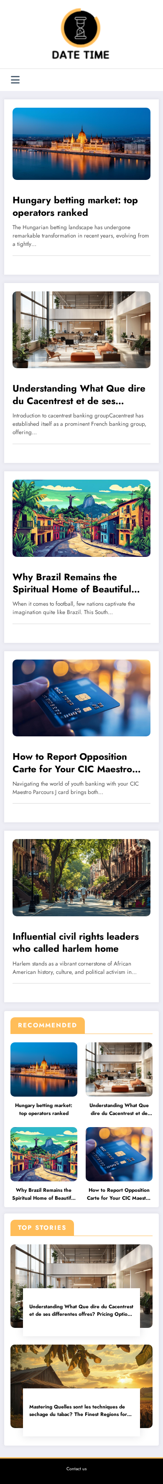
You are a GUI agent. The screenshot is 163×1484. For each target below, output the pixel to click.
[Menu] (15, 80)
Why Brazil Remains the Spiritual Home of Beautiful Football (43, 1194)
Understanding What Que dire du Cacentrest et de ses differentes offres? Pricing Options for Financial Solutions (119, 1110)
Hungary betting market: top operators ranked (43, 1109)
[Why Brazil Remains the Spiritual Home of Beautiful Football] (81, 517)
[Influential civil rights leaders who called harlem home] (81, 877)
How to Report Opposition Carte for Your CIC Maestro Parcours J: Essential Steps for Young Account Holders (119, 1194)
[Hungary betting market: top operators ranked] (81, 143)
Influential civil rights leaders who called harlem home (76, 942)
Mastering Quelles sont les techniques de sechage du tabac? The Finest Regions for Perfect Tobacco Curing (78, 1410)
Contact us (76, 1469)
